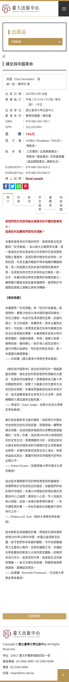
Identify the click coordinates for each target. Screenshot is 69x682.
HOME (20, 9)
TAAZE (55, 140)
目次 (29, 199)
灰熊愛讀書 (57, 156)
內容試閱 (61, 203)
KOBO (30, 140)
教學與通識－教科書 (38, 115)
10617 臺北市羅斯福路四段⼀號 (30, 655)
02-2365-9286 (45, 661)
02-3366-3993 (25, 661)
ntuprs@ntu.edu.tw (22, 673)
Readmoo (43, 140)
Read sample (34, 178)
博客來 (30, 145)
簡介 (8, 199)
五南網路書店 (48, 151)
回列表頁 (34, 616)
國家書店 (42, 156)
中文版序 (39, 203)
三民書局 (32, 151)
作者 (18, 199)
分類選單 (16, 41)
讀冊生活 (52, 161)
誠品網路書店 (36, 161)
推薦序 (50, 201)
